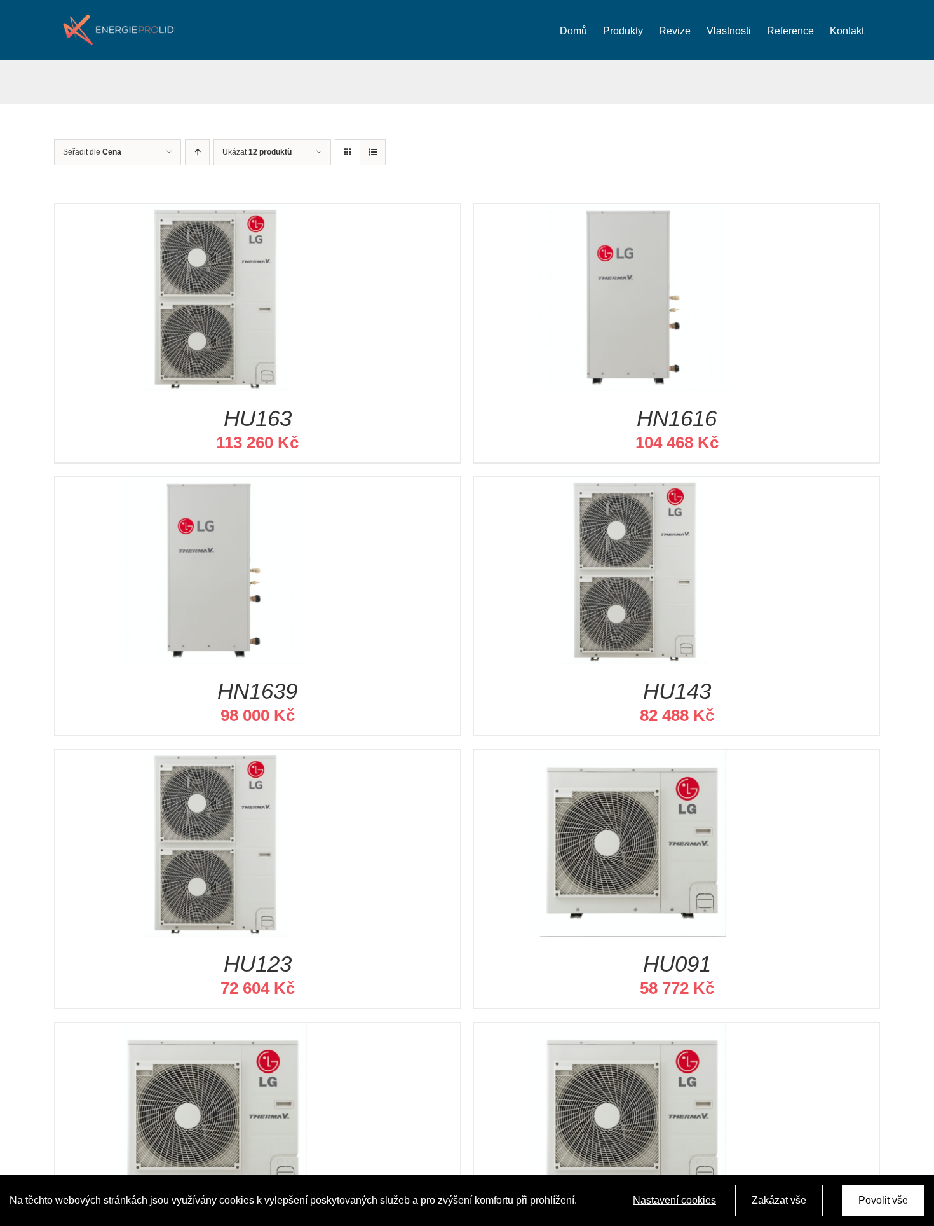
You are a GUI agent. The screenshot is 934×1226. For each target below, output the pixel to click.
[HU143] (633, 486)
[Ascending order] (197, 152)
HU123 (258, 963)
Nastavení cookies (674, 1200)
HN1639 (257, 690)
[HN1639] (213, 486)
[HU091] (633, 759)
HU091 (677, 963)
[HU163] (213, 214)
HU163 (258, 418)
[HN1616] (633, 214)
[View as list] (372, 152)
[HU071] (213, 1032)
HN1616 (677, 418)
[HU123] (213, 759)
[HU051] (633, 1032)
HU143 (677, 690)
